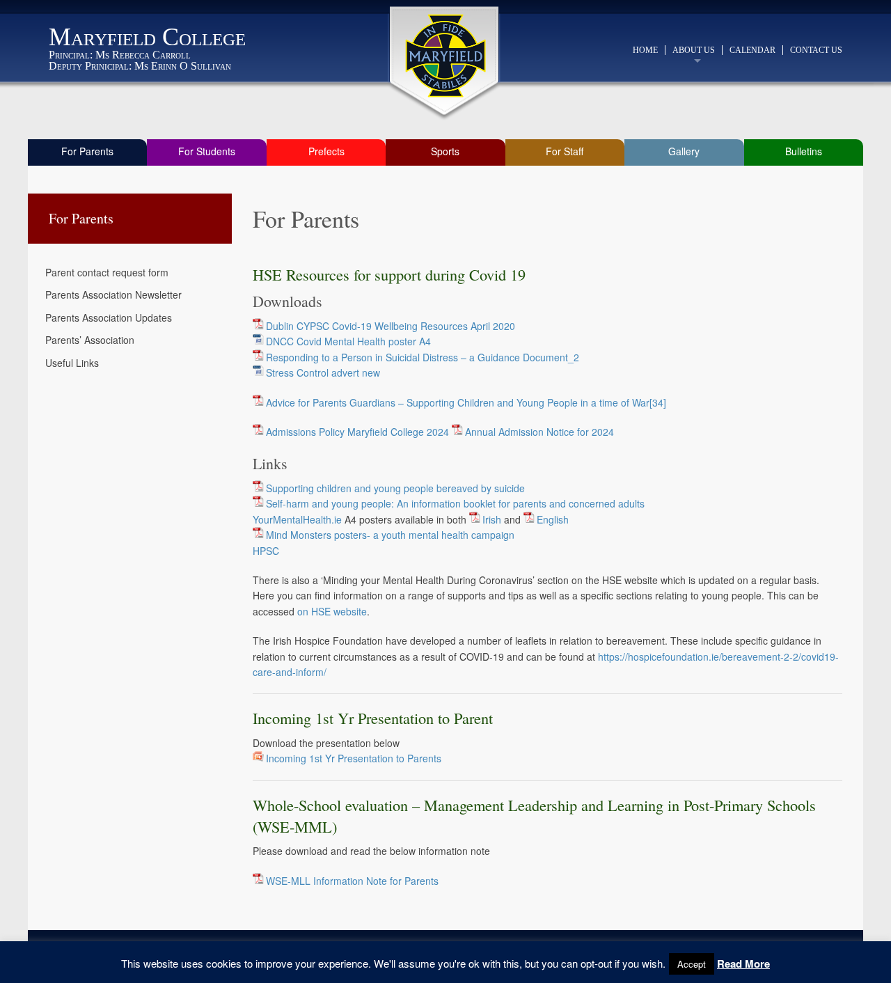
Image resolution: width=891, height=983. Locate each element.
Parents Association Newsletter (113, 294)
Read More (743, 963)
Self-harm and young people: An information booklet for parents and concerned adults (455, 503)
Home (645, 50)
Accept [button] (691, 963)
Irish (491, 519)
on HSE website (332, 611)
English (553, 519)
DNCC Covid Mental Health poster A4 (348, 341)
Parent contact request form (106, 272)
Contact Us (816, 50)
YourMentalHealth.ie (297, 519)
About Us (693, 50)
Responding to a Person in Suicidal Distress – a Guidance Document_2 (422, 357)
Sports (445, 151)
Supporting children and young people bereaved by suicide (395, 488)
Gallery (684, 151)
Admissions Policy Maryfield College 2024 (357, 432)
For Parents (87, 151)
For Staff (564, 151)
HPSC (266, 551)
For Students (206, 151)
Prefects (326, 151)
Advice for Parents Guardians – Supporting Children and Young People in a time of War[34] (466, 402)
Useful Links (72, 363)
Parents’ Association (89, 340)
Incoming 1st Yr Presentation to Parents (353, 758)
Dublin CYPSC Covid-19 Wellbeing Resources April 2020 (390, 326)
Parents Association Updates (108, 317)
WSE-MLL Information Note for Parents (352, 881)
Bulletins (803, 151)
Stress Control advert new (323, 372)
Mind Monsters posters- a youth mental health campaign (390, 535)
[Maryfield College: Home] (446, 55)
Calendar (752, 50)
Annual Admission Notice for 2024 (539, 432)
